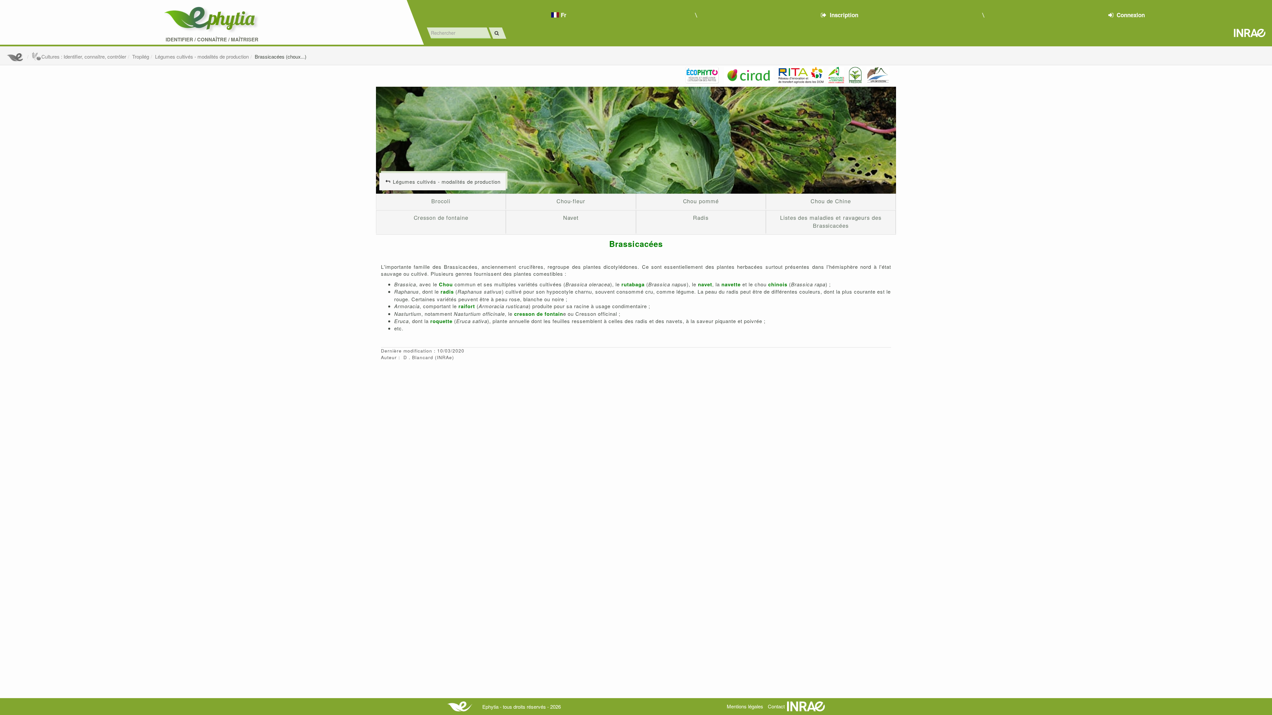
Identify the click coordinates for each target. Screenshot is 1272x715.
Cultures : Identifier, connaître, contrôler (83, 56)
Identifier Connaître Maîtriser (212, 39)
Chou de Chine (831, 201)
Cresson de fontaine (441, 217)
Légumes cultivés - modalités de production (202, 56)
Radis (701, 217)
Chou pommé (701, 201)
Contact (776, 706)
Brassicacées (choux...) (280, 56)
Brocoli (440, 201)
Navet (571, 217)
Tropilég (140, 56)
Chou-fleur (570, 201)
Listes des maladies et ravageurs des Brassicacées (830, 221)
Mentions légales (745, 706)
